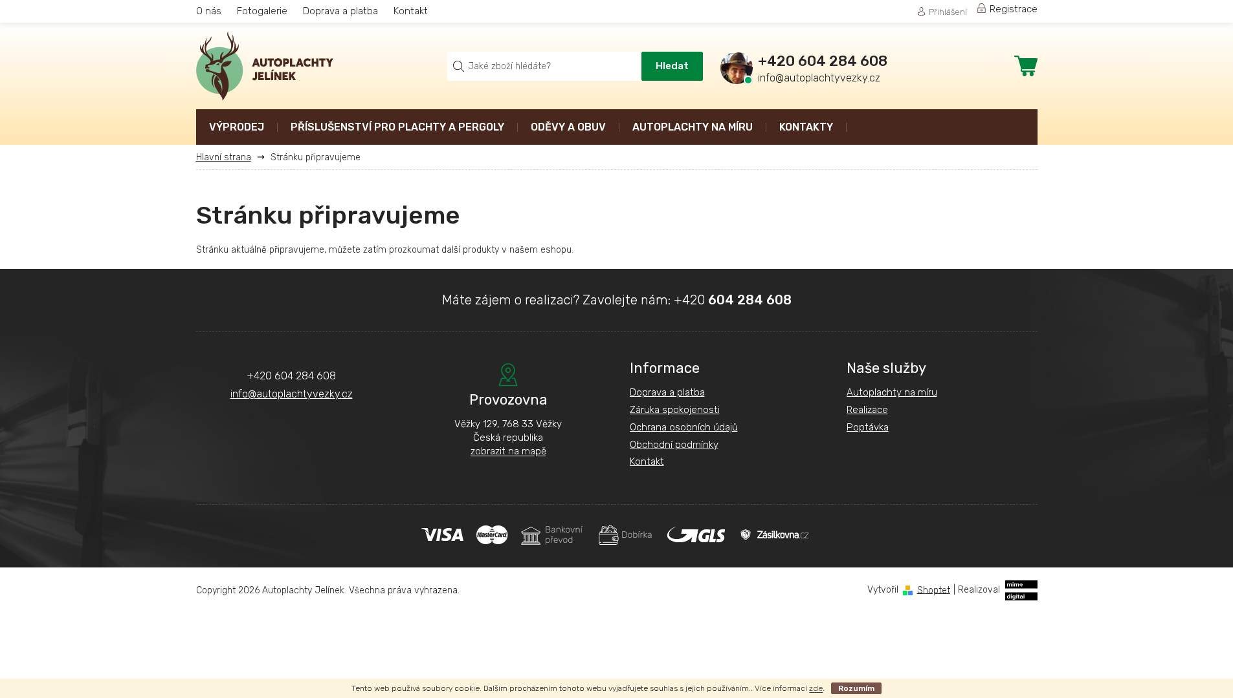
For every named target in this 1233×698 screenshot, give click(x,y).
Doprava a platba (340, 11)
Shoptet (933, 589)
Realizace (867, 410)
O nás (208, 11)
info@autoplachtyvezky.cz (291, 394)
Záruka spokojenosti (675, 410)
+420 (733, 300)
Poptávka (868, 427)
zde (816, 688)
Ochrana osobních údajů (684, 427)
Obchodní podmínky (674, 444)
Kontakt (411, 11)
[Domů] (228, 157)
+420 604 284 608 (291, 376)
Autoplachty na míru (892, 392)
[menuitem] (236, 128)
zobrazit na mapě (508, 451)
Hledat (672, 66)
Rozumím (856, 688)
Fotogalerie (262, 11)
